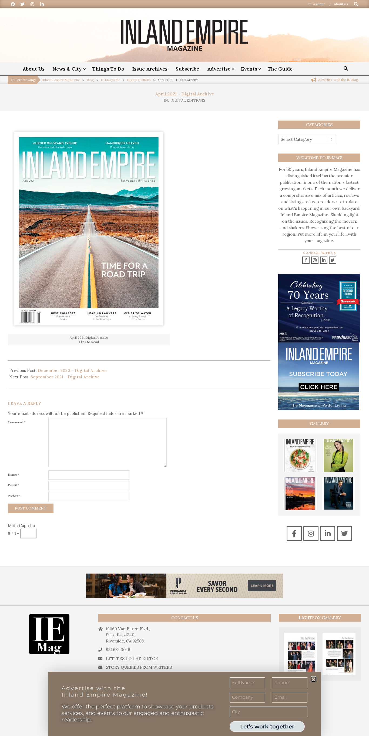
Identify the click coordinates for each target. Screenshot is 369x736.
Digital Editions (187, 100)
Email (13, 485)
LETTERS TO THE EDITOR (132, 658)
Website (14, 496)
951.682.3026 (118, 649)
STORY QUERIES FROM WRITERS (139, 667)
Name (13, 474)
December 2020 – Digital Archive (72, 370)
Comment (16, 422)
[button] (313, 679)
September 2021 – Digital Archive (65, 376)
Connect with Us (319, 253)
